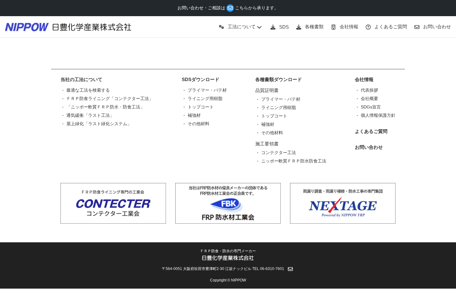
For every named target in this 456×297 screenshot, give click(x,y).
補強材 (194, 115)
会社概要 (369, 98)
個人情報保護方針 (378, 115)
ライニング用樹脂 (205, 98)
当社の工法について (81, 79)
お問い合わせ (369, 147)
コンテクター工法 (278, 152)
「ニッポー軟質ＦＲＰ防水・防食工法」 (105, 106)
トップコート (201, 106)
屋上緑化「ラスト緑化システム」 (99, 123)
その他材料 (198, 123)
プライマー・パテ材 (207, 90)
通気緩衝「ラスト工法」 (90, 115)
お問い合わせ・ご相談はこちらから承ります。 (228, 7)
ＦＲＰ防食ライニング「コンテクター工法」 (109, 98)
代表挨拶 (369, 90)
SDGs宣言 (371, 106)
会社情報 (364, 79)
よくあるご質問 (371, 131)
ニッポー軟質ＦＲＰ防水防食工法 (293, 160)
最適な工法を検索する (88, 90)
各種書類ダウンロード (278, 79)
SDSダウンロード (200, 79)
